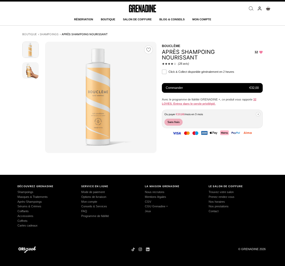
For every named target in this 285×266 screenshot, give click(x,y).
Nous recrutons (154, 192)
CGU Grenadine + (156, 206)
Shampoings (49, 34)
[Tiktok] (133, 249)
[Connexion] (259, 8)
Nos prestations (219, 206)
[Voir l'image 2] (31, 70)
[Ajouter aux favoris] (148, 49)
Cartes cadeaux (27, 225)
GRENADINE (250, 249)
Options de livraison (93, 196)
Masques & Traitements (32, 196)
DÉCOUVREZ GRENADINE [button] (35, 186)
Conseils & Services (94, 206)
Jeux (148, 211)
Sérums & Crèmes (29, 206)
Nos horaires (217, 201)
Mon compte (201, 19)
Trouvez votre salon (221, 192)
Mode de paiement (93, 192)
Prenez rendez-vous (221, 196)
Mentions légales (155, 196)
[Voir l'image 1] (31, 50)
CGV (148, 201)
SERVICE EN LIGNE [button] (94, 186)
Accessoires (25, 216)
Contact (213, 211)
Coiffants (23, 211)
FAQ (84, 211)
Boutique (108, 19)
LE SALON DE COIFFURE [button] (226, 186)
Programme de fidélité (95, 216)
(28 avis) (183, 63)
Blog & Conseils (172, 19)
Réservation (83, 19)
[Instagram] (140, 249)
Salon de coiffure (137, 19)
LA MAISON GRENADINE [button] (162, 186)
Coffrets (22, 220)
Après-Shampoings (29, 201)
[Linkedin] (147, 249)
